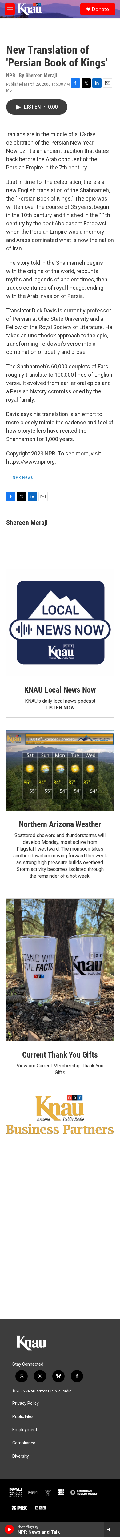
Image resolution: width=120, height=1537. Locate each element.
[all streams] (112, 1529)
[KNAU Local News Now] (60, 622)
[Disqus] (60, 1236)
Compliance (23, 1443)
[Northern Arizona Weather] (60, 770)
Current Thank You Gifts (60, 1054)
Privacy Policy (25, 1403)
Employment (24, 1430)
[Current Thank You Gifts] (60, 970)
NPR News (23, 477)
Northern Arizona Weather (60, 824)
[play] (9, 1529)
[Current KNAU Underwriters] (60, 1114)
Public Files (23, 1416)
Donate (100, 9)
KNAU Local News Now (60, 689)
